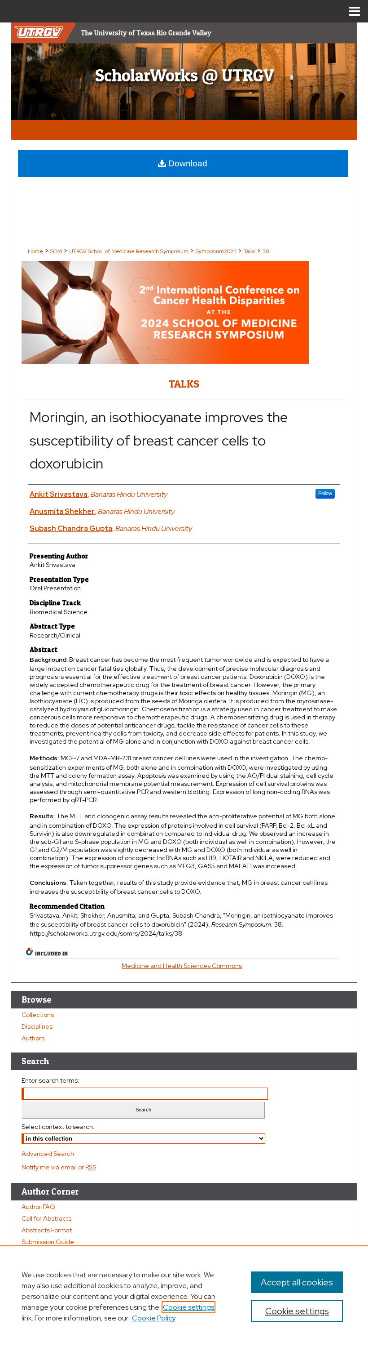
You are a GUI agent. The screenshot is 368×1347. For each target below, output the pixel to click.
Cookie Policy (153, 1318)
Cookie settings (188, 1307)
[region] (184, 1296)
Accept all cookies (297, 1282)
